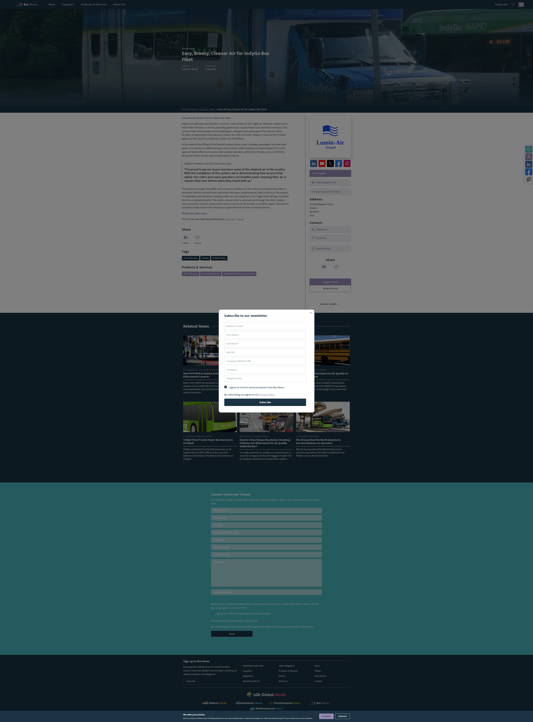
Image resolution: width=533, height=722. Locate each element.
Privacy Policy (266, 394)
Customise (342, 716)
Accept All (326, 716)
